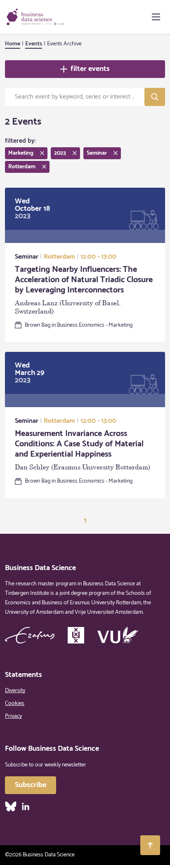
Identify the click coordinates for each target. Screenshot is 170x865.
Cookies (14, 703)
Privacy (13, 716)
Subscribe (30, 785)
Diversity (15, 690)
